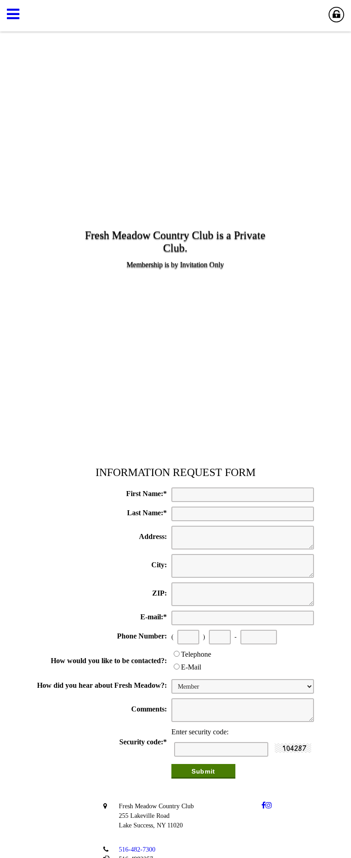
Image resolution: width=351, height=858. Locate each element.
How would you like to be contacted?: (109, 660)
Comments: (149, 709)
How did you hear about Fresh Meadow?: (102, 685)
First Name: (146, 493)
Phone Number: (142, 636)
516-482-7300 (137, 849)
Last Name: (147, 513)
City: (159, 565)
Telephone (196, 654)
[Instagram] (269, 805)
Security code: (143, 742)
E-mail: (153, 617)
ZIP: (159, 593)
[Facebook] (263, 805)
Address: (153, 536)
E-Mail (191, 667)
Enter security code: (200, 732)
